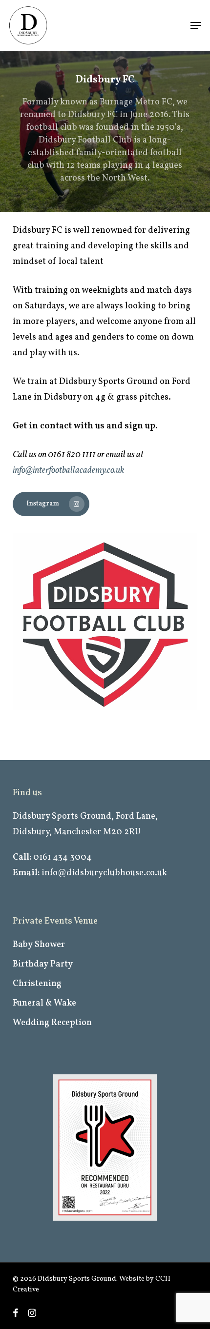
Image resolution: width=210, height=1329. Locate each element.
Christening (37, 984)
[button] (195, 25)
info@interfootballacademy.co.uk (68, 470)
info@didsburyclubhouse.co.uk (104, 873)
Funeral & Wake (44, 1003)
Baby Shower (39, 945)
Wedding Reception (52, 1023)
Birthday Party (43, 964)
